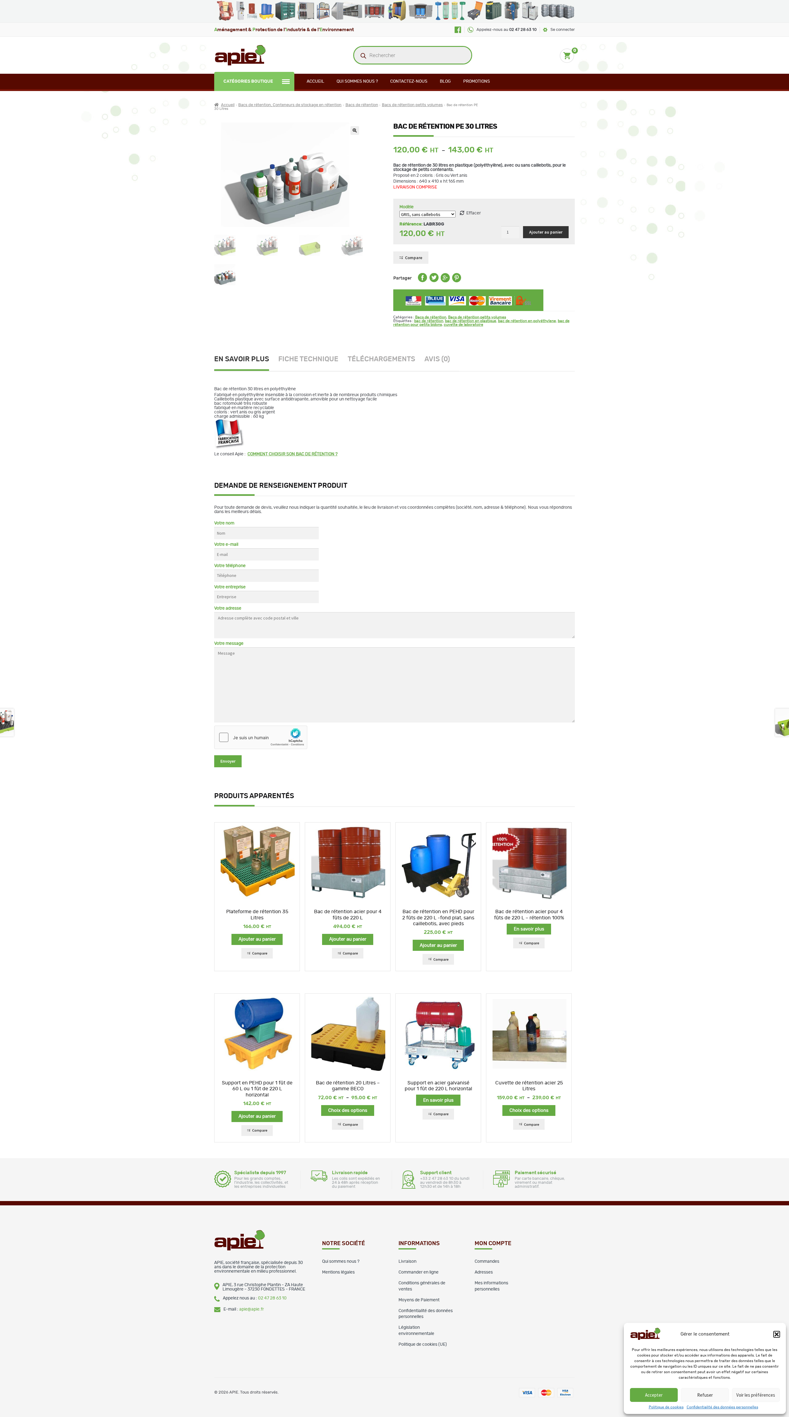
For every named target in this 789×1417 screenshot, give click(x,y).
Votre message (228, 643)
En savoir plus (241, 359)
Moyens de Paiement (419, 1300)
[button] (777, 1334)
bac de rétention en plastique (470, 321)
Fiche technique (308, 359)
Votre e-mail (226, 544)
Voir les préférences (755, 1395)
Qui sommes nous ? (357, 81)
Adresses (484, 1272)
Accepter (654, 1395)
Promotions (476, 81)
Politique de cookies (666, 1407)
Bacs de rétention (361, 105)
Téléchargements (381, 359)
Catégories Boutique (248, 81)
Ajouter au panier (545, 232)
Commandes (487, 1261)
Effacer (473, 213)
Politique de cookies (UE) (423, 1344)
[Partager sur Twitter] (434, 281)
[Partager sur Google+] (445, 281)
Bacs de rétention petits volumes (412, 105)
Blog (445, 81)
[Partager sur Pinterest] (456, 281)
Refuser (705, 1395)
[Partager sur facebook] (422, 281)
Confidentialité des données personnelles (722, 1407)
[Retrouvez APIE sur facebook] (458, 30)
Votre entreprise (230, 587)
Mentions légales (338, 1272)
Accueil (315, 81)
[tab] (246, 360)
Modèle (406, 207)
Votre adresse (227, 608)
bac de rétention (428, 321)
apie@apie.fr (251, 1309)
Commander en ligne (419, 1272)
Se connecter (562, 30)
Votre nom (224, 523)
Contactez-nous (408, 81)
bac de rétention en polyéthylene (527, 321)
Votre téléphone (230, 566)
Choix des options (347, 1110)
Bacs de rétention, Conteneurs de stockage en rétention (289, 105)
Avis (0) (437, 359)
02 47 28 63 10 (272, 1298)
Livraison (407, 1261)
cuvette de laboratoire (463, 324)
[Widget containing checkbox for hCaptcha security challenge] (260, 737)
